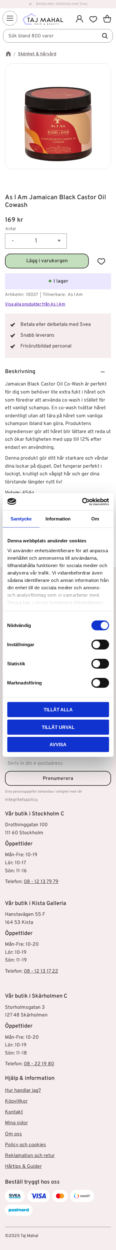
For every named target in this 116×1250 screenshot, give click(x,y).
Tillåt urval (58, 727)
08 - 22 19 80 (39, 1064)
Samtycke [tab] (21, 518)
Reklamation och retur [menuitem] (30, 1156)
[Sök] (105, 35)
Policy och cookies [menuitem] (25, 1145)
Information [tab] (58, 518)
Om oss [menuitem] (13, 1134)
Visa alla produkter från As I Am (35, 304)
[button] (9, 18)
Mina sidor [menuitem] (16, 1123)
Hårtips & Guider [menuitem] (23, 1167)
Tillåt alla (58, 709)
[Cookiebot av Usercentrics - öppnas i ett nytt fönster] (82, 502)
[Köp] (47, 261)
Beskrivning (20, 371)
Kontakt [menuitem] (14, 1112)
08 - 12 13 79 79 (41, 882)
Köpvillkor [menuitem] (16, 1101)
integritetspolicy (21, 799)
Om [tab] (95, 518)
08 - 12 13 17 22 (41, 971)
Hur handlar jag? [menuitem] (23, 1091)
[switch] (100, 645)
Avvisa (58, 744)
